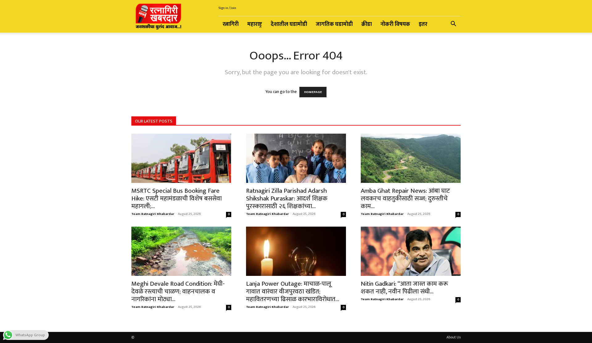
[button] (453, 24)
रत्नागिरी (231, 24)
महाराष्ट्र (254, 24)
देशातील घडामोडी (289, 24)
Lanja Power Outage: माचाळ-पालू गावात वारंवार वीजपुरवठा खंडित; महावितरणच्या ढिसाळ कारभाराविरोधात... (292, 291)
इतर (423, 24)
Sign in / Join (227, 8)
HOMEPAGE (313, 92)
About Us (453, 337)
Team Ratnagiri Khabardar (152, 214)
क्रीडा (366, 24)
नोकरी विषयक (395, 24)
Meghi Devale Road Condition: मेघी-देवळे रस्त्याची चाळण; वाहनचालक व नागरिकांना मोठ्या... (178, 291)
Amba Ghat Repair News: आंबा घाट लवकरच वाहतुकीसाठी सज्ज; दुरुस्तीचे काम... (405, 198)
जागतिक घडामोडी (334, 24)
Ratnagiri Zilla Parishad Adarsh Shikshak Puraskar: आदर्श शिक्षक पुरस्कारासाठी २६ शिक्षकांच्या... (286, 198)
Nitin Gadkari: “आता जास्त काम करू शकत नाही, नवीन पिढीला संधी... (404, 287)
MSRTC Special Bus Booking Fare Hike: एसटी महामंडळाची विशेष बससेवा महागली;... (176, 198)
